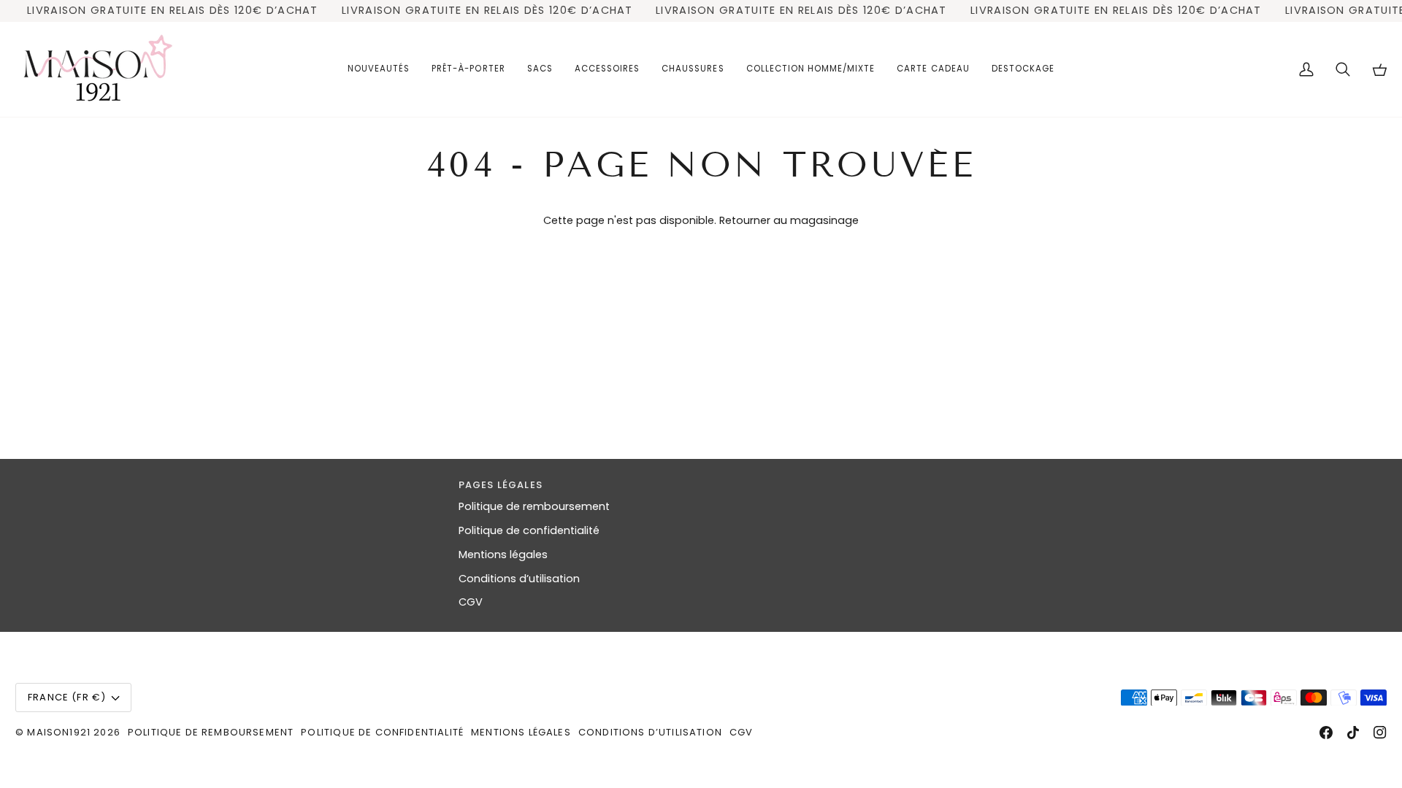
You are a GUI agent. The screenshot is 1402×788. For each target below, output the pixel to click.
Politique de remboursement (534, 506)
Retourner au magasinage (789, 220)
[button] (468, 69)
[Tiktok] (1353, 732)
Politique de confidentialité (529, 530)
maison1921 (59, 732)
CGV (471, 602)
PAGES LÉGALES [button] (501, 485)
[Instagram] (1380, 732)
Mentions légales (503, 554)
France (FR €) (67, 697)
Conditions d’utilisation (519, 578)
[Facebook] (1326, 732)
